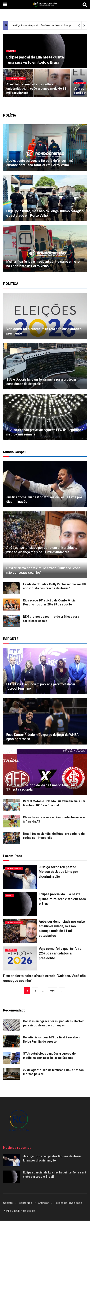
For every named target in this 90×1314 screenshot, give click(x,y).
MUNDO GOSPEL (16, 79)
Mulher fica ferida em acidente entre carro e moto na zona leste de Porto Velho (43, 264)
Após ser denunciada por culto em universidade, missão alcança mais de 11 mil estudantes (36, 88)
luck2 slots (29, 1210)
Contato (8, 1202)
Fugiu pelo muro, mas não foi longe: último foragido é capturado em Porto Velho (45, 213)
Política (80, 83)
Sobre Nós (25, 1202)
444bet (8, 1210)
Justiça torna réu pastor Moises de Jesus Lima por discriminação (58, 872)
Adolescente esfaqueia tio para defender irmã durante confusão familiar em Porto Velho (39, 163)
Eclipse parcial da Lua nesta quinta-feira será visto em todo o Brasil (62, 899)
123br (17, 1210)
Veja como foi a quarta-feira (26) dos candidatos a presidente (60, 953)
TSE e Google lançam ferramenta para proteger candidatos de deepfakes (41, 381)
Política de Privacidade (68, 1202)
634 (52, 990)
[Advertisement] (45, 1267)
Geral (11, 51)
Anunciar (43, 1202)
